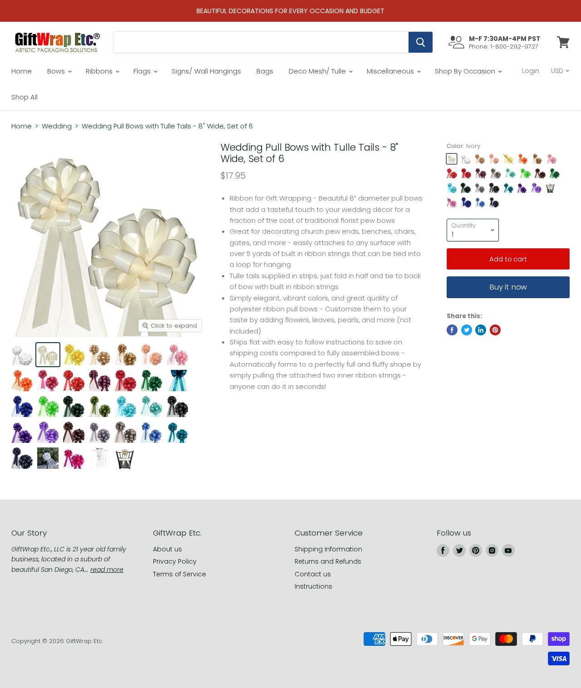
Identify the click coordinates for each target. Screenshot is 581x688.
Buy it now (508, 286)
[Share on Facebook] (452, 329)
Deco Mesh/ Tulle (318, 71)
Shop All (24, 97)
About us (167, 549)
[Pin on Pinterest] (495, 329)
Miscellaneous (391, 71)
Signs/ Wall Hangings (206, 71)
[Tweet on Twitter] (466, 329)
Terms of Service (179, 574)
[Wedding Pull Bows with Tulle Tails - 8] (22, 354)
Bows (57, 71)
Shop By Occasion (466, 71)
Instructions (313, 586)
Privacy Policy (175, 561)
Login (530, 70)
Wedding (57, 126)
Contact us (313, 574)
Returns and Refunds (328, 561)
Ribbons (100, 71)
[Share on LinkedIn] (480, 329)
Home (21, 71)
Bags (264, 71)
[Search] (421, 42)
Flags (143, 71)
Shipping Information (328, 549)
